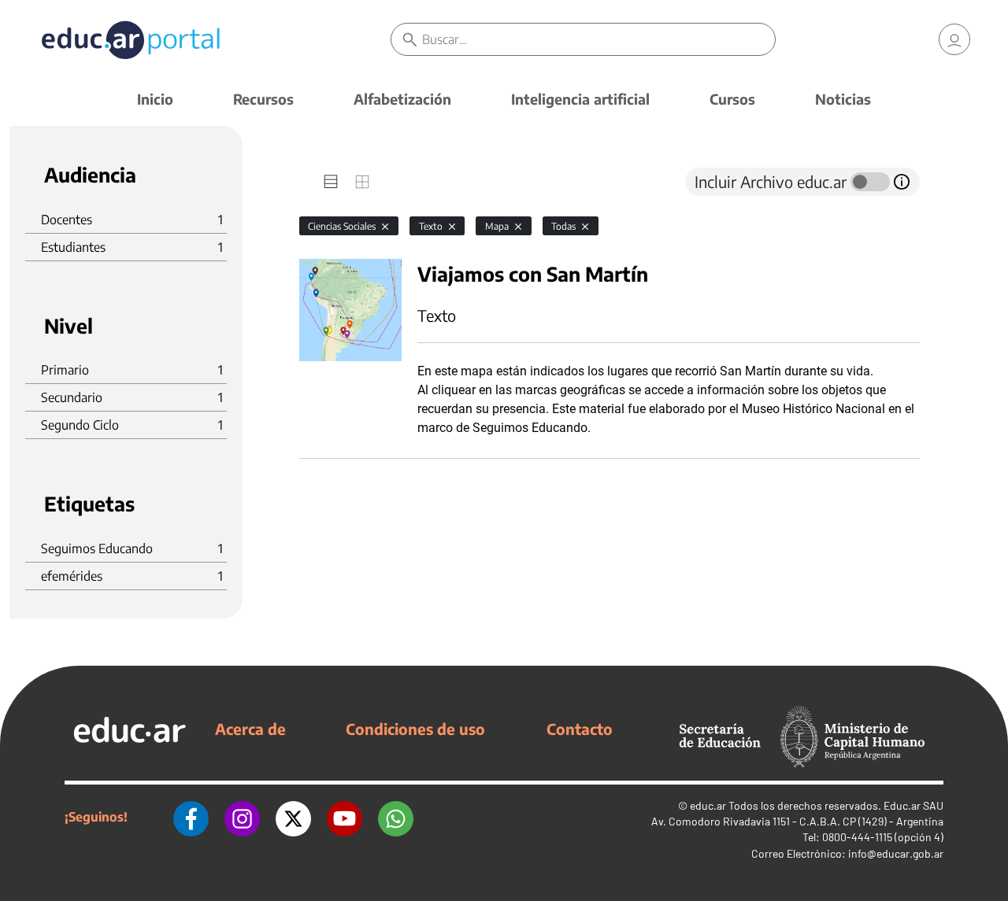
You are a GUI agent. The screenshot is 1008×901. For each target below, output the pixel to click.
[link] (954, 39)
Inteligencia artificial (580, 99)
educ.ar (708, 805)
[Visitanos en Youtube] (344, 816)
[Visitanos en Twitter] (293, 816)
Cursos (732, 99)
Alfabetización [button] (402, 99)
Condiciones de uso (415, 728)
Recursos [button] (263, 99)
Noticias (843, 99)
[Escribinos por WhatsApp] (395, 816)
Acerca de (250, 728)
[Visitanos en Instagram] (242, 816)
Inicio (155, 99)
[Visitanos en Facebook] (191, 816)
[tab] (330, 182)
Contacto (580, 728)
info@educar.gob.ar (895, 853)
